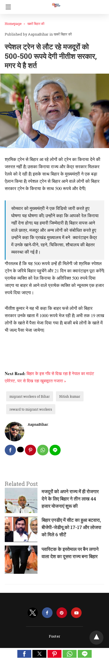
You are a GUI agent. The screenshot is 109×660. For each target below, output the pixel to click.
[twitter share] (20, 449)
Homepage (13, 23)
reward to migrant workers (31, 409)
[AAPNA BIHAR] (56, 2)
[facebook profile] (47, 613)
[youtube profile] (76, 613)
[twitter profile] (32, 613)
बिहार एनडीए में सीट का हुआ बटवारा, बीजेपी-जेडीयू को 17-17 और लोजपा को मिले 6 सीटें (71, 527)
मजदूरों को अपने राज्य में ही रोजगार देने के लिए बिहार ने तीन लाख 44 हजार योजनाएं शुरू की (70, 498)
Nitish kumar (69, 396)
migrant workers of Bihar (30, 396)
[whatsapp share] (42, 450)
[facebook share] (10, 450)
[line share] (55, 450)
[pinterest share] (30, 450)
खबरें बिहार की (35, 23)
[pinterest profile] (61, 613)
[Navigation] (7, 7)
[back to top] (96, 638)
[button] (24, 654)
